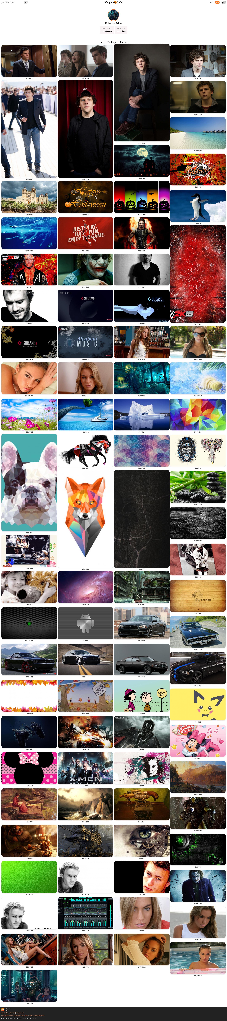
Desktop (111, 42)
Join (217, 2)
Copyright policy (19, 1015)
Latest (210, 2)
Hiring (17, 1013)
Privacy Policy (29, 1015)
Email (22, 1013)
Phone (123, 42)
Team (7, 1013)
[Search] (26, 2)
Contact (12, 1013)
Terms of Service (39, 1015)
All (102, 42)
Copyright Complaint (7, 1015)
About (3, 1013)
